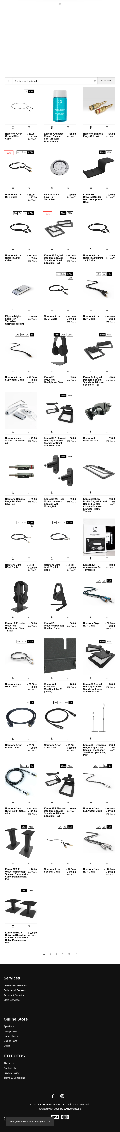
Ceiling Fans (10, 1041)
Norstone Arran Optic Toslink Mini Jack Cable (93, 258)
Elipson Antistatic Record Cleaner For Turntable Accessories (54, 137)
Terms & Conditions (14, 1077)
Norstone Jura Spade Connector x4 (15, 440)
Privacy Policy (11, 1073)
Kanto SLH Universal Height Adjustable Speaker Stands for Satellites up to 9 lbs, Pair (94, 750)
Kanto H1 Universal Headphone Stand (54, 380)
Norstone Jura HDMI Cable (13, 566)
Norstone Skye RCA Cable (91, 624)
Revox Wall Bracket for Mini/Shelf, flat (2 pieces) (53, 688)
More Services (12, 1000)
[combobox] (55, 81)
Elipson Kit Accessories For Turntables (92, 567)
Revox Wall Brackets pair (90, 439)
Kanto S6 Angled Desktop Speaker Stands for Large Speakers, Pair (92, 688)
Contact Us (10, 1068)
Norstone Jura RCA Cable (91, 870)
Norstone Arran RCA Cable (91, 317)
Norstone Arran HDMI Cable (52, 317)
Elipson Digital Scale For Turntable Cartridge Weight (14, 320)
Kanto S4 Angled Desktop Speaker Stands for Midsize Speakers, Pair (93, 381)
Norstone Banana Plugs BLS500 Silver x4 (15, 501)
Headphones (10, 1031)
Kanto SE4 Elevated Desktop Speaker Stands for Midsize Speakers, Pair (55, 812)
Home (56, 31)
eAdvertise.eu (72, 1108)
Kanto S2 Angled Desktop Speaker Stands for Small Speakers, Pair (53, 259)
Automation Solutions (15, 985)
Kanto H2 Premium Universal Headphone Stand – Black (15, 627)
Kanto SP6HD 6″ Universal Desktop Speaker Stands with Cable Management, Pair (16, 937)
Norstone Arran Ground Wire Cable (13, 136)
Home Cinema (11, 1036)
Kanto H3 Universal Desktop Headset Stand (54, 625)
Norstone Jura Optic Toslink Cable (52, 567)
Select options (13, 127)
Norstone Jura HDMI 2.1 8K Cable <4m (15, 811)
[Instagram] (62, 1096)
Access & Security (14, 995)
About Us (9, 1063)
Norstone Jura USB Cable (13, 685)
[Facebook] (53, 1096)
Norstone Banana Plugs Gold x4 (93, 135)
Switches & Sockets (15, 990)
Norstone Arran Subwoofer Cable (14, 378)
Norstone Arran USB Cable (13, 195)
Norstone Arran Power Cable (13, 746)
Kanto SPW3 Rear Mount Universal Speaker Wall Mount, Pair (54, 503)
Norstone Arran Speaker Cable (52, 870)
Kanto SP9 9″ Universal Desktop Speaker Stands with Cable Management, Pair (16, 874)
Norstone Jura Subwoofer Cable (92, 809)
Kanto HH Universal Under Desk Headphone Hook (92, 198)
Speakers (9, 1026)
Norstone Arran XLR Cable (52, 746)
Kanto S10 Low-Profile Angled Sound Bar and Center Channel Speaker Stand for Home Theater (95, 505)
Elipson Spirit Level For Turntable (51, 197)
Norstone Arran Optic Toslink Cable (13, 258)
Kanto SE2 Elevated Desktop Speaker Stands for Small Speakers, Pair (55, 442)
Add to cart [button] (52, 127)
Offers (7, 1045)
